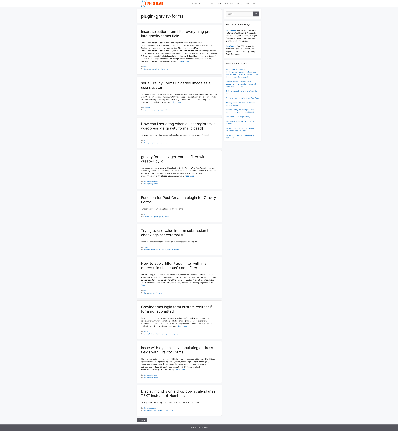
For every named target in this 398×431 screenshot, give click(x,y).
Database (194, 4)
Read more (184, 61)
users (145, 140)
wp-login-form (175, 334)
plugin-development (150, 408)
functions (146, 108)
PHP (247, 4)
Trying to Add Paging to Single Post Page (242, 98)
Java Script (229, 4)
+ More (142, 420)
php (152, 216)
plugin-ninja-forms (173, 249)
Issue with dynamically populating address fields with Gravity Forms (177, 350)
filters (145, 67)
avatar (145, 110)
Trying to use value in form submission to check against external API (176, 232)
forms (145, 247)
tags (160, 143)
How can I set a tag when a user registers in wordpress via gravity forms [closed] (178, 126)
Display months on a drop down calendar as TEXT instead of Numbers (178, 393)
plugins (145, 331)
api (144, 249)
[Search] (256, 14)
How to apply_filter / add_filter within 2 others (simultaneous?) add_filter (174, 265)
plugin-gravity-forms (160, 69)
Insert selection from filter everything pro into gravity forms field (176, 33)
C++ (211, 4)
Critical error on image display (238, 117)
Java (219, 4)
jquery (150, 69)
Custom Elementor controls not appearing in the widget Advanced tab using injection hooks (241, 83)
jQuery (239, 4)
